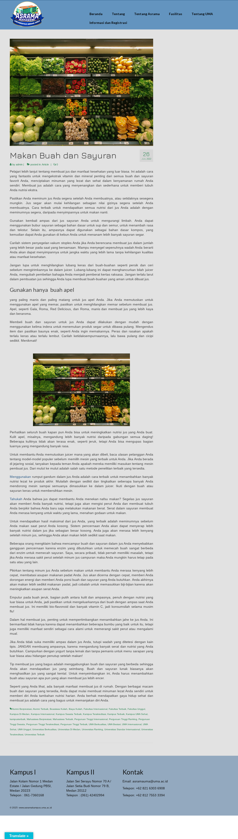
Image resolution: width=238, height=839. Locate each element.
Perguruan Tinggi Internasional (91, 719)
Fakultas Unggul (136, 709)
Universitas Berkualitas (44, 729)
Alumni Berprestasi (22, 709)
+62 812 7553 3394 (150, 795)
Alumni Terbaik (40, 709)
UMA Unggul (24, 729)
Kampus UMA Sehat (137, 714)
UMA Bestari (114, 724)
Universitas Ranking (92, 729)
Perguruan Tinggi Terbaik (73, 724)
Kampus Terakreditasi (94, 714)
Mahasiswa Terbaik (63, 719)
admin (19, 164)
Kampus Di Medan (20, 714)
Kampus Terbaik (116, 714)
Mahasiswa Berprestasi (39, 719)
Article (45, 164)
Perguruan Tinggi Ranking (123, 719)
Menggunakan (20, 477)
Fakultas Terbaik (117, 709)
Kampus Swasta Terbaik (69, 714)
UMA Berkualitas (97, 724)
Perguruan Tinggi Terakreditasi (42, 724)
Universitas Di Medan (69, 729)
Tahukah (16, 499)
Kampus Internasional (42, 714)
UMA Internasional (132, 724)
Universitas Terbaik (35, 734)
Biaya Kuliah (75, 709)
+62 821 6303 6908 (150, 788)
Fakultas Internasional (95, 709)
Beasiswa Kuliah (58, 709)
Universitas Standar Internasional (122, 729)
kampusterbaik (17, 719)
